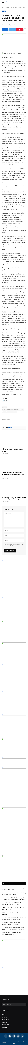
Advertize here (5, 1024)
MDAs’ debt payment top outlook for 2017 (12, 409)
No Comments (6, 25)
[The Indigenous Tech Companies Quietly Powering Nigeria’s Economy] (14, 488)
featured (4, 407)
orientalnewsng (6, 24)
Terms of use (5, 1017)
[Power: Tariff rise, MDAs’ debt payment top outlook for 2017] (14, 41)
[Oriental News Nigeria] (16, 2)
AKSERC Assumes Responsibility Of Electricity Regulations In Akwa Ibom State (13, 474)
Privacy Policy (5, 1019)
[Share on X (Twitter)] (12, 29)
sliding (14, 412)
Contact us (4, 1027)
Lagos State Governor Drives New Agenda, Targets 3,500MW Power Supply (12, 449)
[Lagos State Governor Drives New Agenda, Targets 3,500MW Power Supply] (14, 439)
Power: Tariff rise (6, 412)
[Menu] (3, 2)
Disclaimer (4, 1022)
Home (3, 11)
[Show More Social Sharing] (24, 29)
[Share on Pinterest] (19, 29)
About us (4, 1014)
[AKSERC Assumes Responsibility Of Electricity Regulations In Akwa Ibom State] (14, 463)
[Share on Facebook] (5, 29)
